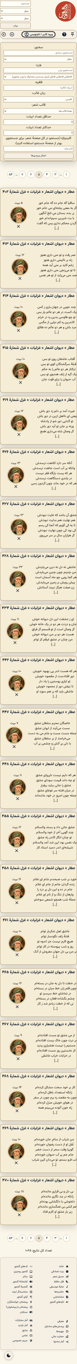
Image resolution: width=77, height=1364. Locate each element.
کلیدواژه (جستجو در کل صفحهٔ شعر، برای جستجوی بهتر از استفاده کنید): (38, 141)
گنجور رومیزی (21, 1272)
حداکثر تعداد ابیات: (38, 127)
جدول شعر (58, 1277)
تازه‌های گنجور (57, 1302)
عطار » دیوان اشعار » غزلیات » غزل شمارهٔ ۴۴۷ (38, 712)
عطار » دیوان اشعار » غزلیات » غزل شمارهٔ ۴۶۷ (38, 1024)
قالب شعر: (38, 105)
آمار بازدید (23, 1325)
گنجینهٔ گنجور (21, 1287)
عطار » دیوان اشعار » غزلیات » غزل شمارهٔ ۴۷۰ (38, 1180)
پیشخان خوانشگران (17, 1302)
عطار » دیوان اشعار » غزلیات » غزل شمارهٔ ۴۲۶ (38, 452)
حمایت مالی (58, 1337)
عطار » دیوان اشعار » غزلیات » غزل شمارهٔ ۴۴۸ (38, 764)
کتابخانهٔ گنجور (20, 1282)
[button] (72, 34)
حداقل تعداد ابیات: (38, 116)
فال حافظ (59, 1282)
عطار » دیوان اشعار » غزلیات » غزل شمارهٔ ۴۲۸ (38, 556)
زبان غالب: (38, 93)
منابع (25, 1330)
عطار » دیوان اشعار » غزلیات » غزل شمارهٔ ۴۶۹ (38, 1128)
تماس (25, 1336)
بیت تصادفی (57, 1272)
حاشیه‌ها (59, 1292)
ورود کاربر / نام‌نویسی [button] (41, 34)
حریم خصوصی (20, 1341)
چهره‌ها (60, 1331)
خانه (61, 1266)
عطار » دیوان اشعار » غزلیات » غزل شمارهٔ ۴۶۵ (38, 972)
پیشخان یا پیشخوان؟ (17, 1307)
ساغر (25, 1277)
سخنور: (38, 47)
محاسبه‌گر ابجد (20, 1292)
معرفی (60, 1321)
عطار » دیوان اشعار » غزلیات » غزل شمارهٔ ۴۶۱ (38, 920)
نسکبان (24, 1312)
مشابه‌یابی (58, 1297)
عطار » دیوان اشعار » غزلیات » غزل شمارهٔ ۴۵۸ (38, 868)
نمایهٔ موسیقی (56, 1287)
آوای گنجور (22, 1297)
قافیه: (38, 82)
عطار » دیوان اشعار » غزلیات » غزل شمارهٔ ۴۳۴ (38, 608)
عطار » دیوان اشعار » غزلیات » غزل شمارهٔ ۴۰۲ (38, 192)
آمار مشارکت (21, 1320)
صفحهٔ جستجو (43, 143)
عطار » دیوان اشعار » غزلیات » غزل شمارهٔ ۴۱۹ (38, 400)
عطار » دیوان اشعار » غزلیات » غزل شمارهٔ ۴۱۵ (38, 348)
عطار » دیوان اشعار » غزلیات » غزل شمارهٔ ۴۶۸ (38, 1076)
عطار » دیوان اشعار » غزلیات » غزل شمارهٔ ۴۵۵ (38, 816)
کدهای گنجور (21, 1266)
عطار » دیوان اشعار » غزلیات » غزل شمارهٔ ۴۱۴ (39, 296)
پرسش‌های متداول (54, 1326)
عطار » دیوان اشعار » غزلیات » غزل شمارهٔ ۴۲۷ (38, 504)
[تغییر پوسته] (8, 1355)
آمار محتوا (59, 1342)
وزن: (38, 64)
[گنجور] (65, 11)
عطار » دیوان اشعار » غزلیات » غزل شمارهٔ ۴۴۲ (38, 660)
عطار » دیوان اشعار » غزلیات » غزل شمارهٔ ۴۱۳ (38, 244)
